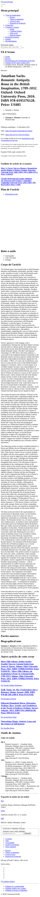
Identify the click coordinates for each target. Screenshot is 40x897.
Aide (7, 841)
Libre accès (14, 33)
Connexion (9, 25)
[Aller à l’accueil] (7, 2)
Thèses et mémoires (17, 19)
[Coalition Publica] (8, 881)
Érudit (12, 29)
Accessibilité (9, 843)
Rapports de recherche (17, 23)
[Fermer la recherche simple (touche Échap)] (4, 4)
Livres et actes (15, 21)
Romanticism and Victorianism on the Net (20, 61)
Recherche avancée (12, 37)
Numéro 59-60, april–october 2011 (17, 63)
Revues (12, 17)
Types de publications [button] (13, 15)
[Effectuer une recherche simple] (2, 4)
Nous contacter (10, 847)
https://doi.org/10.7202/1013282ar (17, 135)
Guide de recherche (12, 845)
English (8, 39)
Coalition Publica (16, 31)
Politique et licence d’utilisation (16, 890)
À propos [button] (8, 27)
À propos (15, 27)
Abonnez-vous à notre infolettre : (14, 831)
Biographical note (11, 194)
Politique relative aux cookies (15, 888)
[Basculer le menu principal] (2, 6)
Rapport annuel (15, 35)
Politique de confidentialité (14, 886)
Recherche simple (7, 45)
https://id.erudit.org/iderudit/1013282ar (18, 131)
